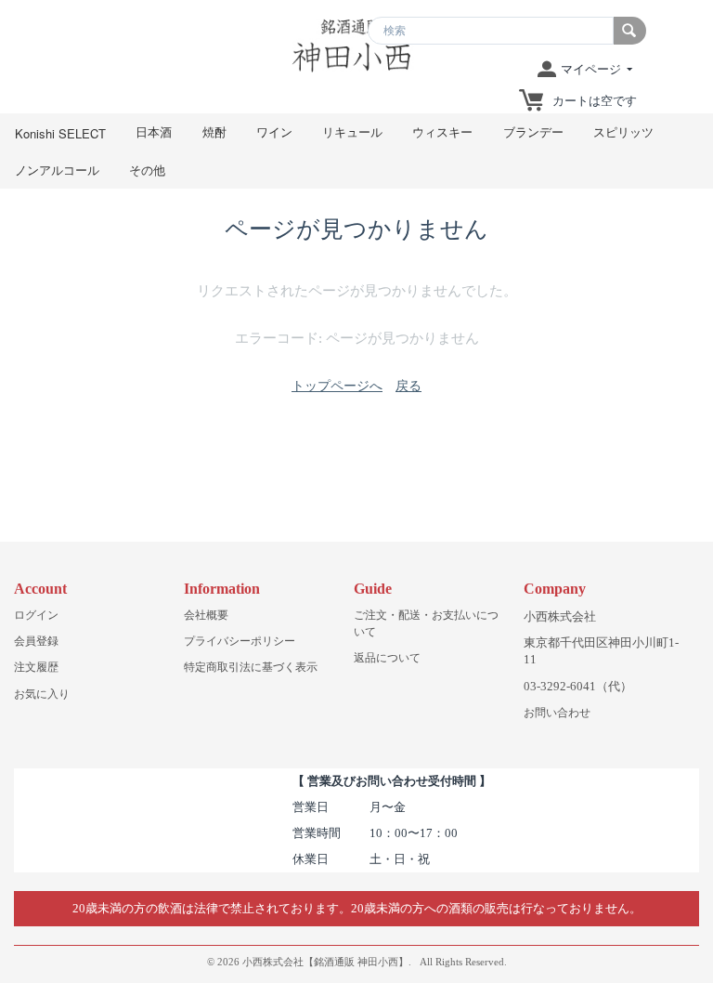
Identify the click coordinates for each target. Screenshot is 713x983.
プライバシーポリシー (239, 641)
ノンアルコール (57, 169)
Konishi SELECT (60, 133)
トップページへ (337, 386)
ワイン (274, 131)
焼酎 (214, 131)
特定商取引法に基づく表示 (251, 667)
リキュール (352, 131)
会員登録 (36, 641)
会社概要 (206, 615)
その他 (147, 169)
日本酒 (154, 131)
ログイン (36, 615)
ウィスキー (442, 131)
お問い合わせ (557, 712)
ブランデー (533, 131)
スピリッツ (623, 131)
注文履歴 (36, 667)
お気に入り (42, 694)
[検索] (630, 31)
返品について (387, 657)
